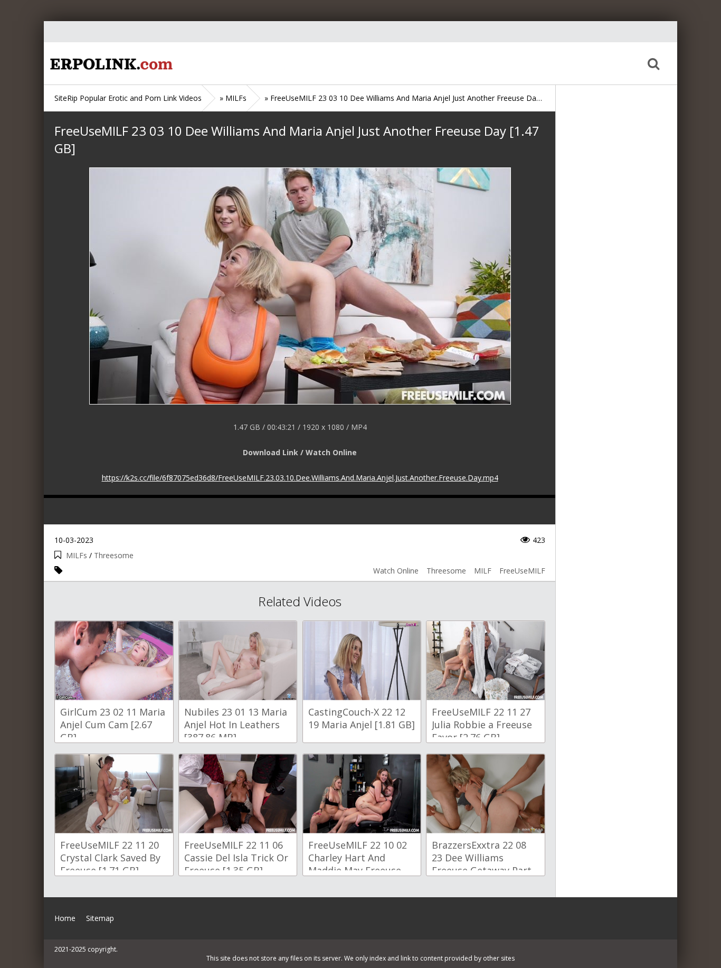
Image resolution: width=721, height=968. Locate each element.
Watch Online (396, 571)
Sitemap (100, 918)
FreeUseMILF (522, 571)
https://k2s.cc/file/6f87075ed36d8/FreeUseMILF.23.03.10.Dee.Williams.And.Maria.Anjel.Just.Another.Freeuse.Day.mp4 (300, 478)
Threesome (114, 555)
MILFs (76, 555)
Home (110, 63)
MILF (482, 571)
